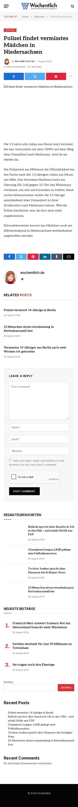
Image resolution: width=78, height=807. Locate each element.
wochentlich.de (24, 61)
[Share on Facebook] (14, 76)
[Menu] (6, 6)
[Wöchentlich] (39, 6)
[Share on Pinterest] (56, 76)
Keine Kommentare (16, 67)
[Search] (72, 6)
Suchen (8, 682)
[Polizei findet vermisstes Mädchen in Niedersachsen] (39, 108)
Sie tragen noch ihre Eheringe (33, 664)
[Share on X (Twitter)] (35, 76)
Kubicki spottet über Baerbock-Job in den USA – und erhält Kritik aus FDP (51, 530)
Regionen (10, 30)
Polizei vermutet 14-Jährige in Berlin (30, 310)
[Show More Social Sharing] (70, 76)
